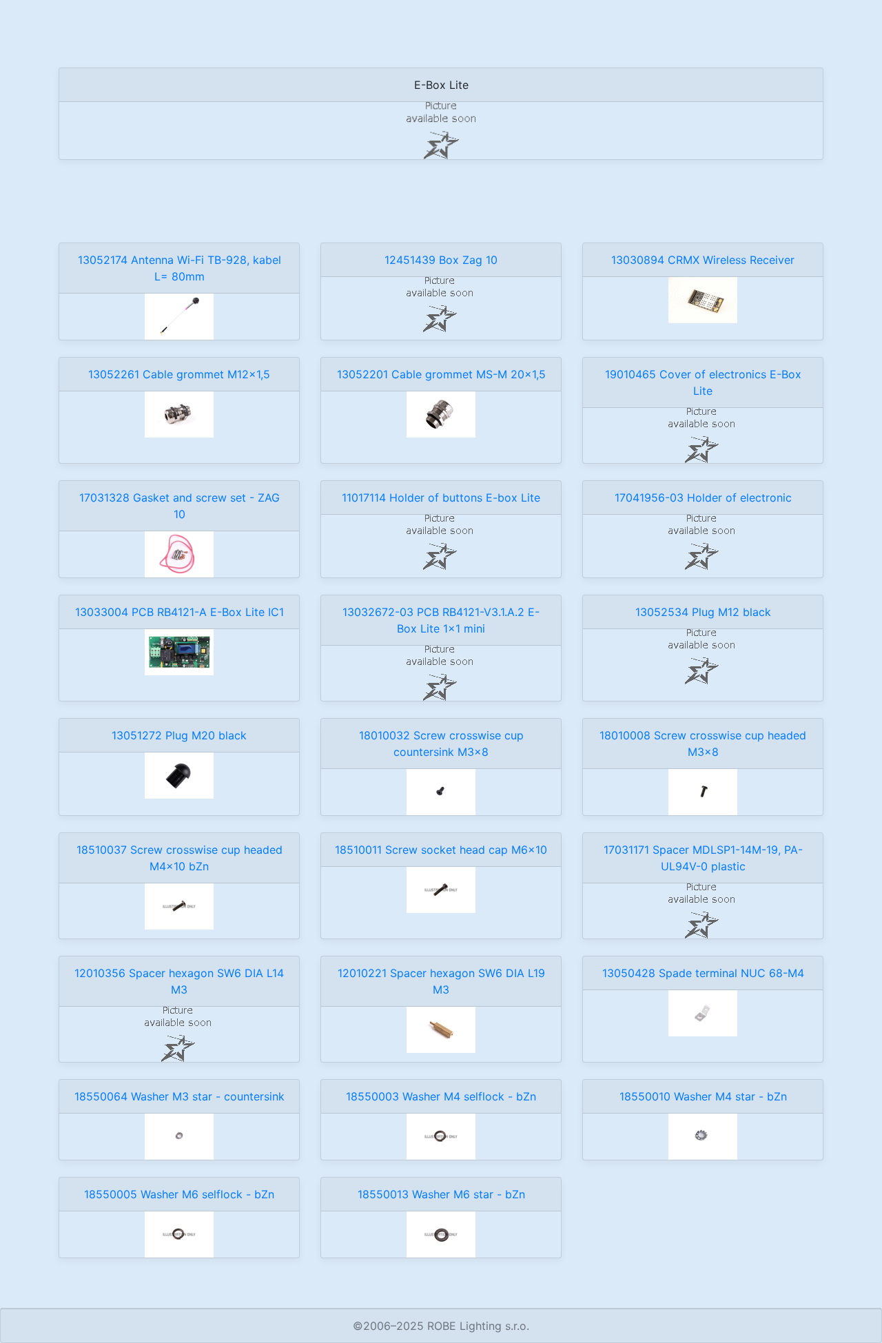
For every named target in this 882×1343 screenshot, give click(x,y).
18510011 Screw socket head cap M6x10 (441, 850)
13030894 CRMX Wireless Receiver (702, 260)
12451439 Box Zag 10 (441, 260)
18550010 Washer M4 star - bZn (703, 1096)
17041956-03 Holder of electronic (703, 497)
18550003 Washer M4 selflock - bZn (441, 1096)
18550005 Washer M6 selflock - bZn (179, 1194)
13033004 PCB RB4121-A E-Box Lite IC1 (179, 612)
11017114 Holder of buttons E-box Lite (441, 497)
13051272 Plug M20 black (179, 735)
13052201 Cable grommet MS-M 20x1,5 (441, 374)
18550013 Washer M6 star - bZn (441, 1194)
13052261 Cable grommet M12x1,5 (179, 374)
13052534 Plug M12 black (703, 612)
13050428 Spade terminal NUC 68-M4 (703, 973)
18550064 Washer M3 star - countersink (179, 1096)
